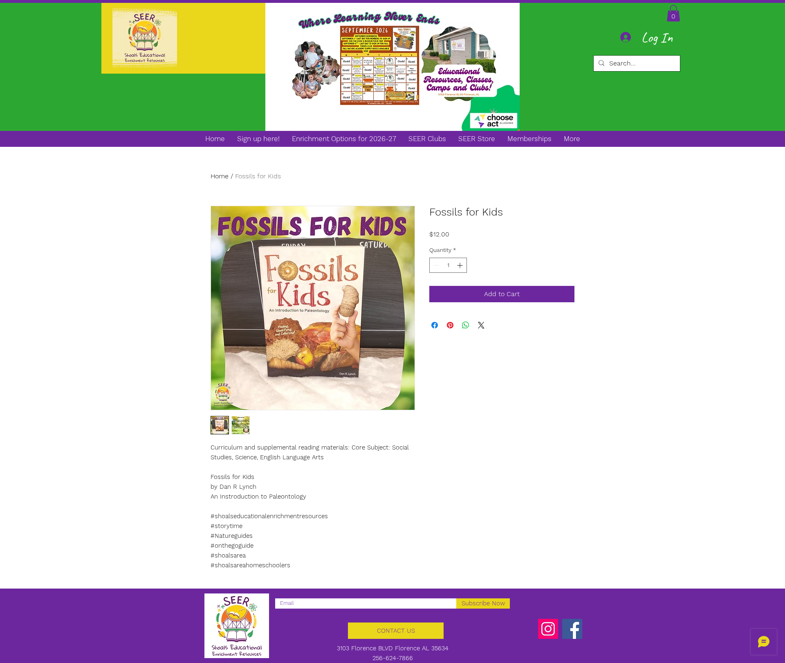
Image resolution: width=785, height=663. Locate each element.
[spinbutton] (448, 265)
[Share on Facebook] (435, 325)
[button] (673, 13)
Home (220, 176)
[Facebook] (572, 629)
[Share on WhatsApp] (466, 325)
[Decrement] (436, 265)
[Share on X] (481, 325)
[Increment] (460, 265)
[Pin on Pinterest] (450, 325)
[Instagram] (548, 629)
